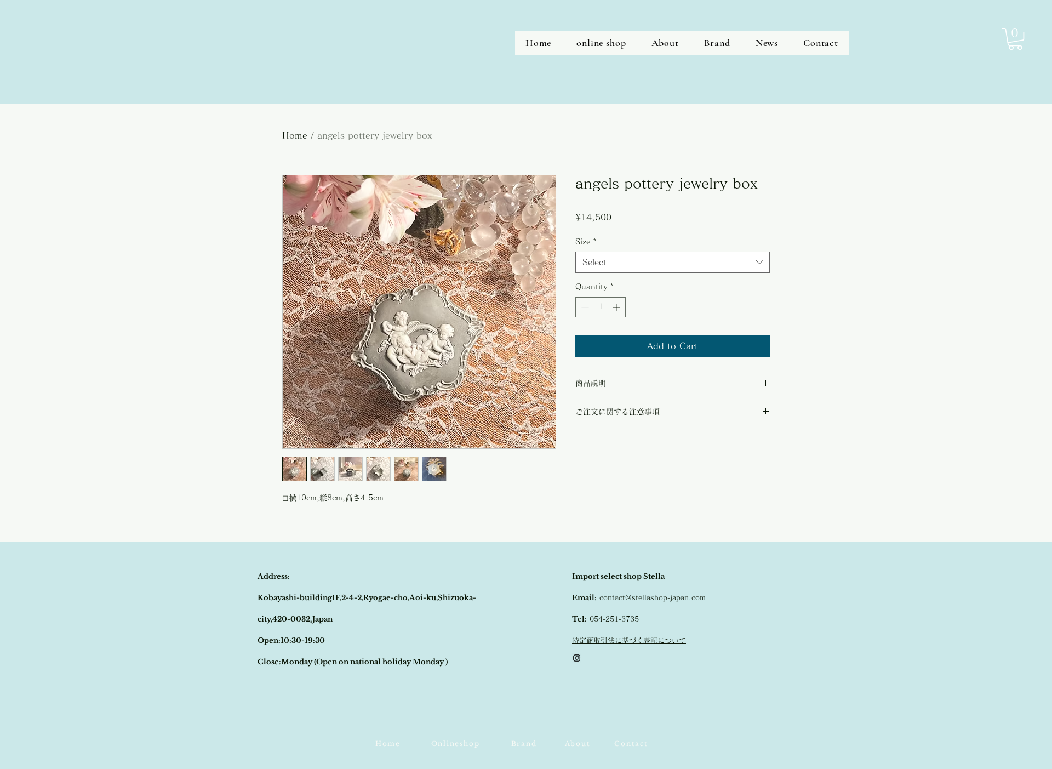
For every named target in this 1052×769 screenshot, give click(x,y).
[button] (1015, 39)
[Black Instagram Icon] (576, 658)
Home (294, 135)
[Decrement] (584, 307)
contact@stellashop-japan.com (652, 597)
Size (586, 242)
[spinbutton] (600, 307)
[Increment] (617, 307)
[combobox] (672, 262)
